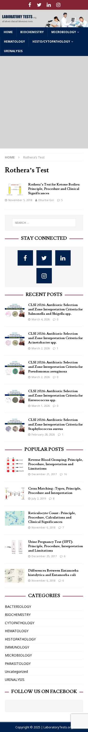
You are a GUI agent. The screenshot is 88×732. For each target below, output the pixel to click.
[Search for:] (44, 223)
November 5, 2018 (20, 200)
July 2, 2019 (39, 498)
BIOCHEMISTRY (32, 32)
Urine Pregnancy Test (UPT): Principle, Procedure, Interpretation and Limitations (55, 546)
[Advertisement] (44, 102)
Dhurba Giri (46, 200)
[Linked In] (48, 5)
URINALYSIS (13, 51)
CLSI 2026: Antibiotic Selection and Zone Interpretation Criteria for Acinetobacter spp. (55, 338)
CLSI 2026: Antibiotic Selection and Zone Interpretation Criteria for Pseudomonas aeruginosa (55, 366)
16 (65, 474)
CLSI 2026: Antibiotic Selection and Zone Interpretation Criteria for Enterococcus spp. (55, 395)
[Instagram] (58, 5)
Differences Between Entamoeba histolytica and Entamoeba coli (53, 572)
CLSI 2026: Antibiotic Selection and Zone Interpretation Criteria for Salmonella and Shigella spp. (55, 309)
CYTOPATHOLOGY (19, 623)
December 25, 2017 (44, 556)
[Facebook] (29, 5)
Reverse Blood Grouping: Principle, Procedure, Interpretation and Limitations (55, 464)
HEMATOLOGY (14, 41)
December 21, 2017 (44, 474)
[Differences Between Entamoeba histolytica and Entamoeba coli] (14, 575)
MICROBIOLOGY (63, 32)
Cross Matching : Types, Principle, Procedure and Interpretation (54, 490)
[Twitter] (39, 5)
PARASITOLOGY (18, 663)
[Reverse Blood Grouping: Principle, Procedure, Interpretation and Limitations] (14, 465)
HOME (8, 32)
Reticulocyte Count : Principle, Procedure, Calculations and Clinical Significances (52, 517)
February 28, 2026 (43, 434)
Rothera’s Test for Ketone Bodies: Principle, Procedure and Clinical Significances (54, 188)
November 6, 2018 (43, 527)
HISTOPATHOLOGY (20, 639)
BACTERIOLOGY (18, 606)
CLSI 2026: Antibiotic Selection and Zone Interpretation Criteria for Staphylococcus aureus (55, 424)
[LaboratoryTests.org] (44, 24)
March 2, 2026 (41, 348)
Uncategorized (16, 671)
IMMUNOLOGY (17, 647)
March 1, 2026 (41, 406)
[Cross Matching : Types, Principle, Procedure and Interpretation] (14, 493)
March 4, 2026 (41, 319)
